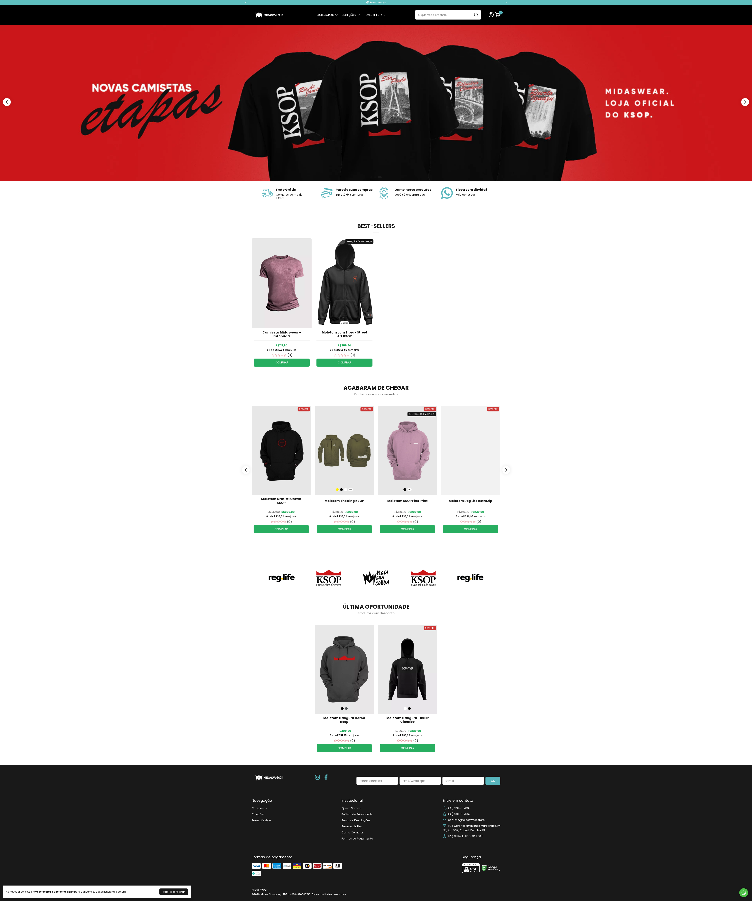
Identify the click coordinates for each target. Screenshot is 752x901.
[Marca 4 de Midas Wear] (423, 578)
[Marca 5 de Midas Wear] (470, 578)
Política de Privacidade (357, 814)
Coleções (349, 15)
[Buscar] (476, 14)
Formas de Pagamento (357, 838)
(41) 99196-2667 (459, 808)
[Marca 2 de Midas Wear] (328, 578)
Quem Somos (351, 808)
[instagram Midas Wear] (317, 777)
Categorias (325, 15)
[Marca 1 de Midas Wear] (281, 578)
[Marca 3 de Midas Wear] (376, 578)
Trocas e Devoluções (356, 820)
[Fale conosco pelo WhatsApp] (743, 892)
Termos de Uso (352, 826)
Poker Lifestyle (374, 15)
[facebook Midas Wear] (326, 777)
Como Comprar (352, 832)
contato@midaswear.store (466, 820)
